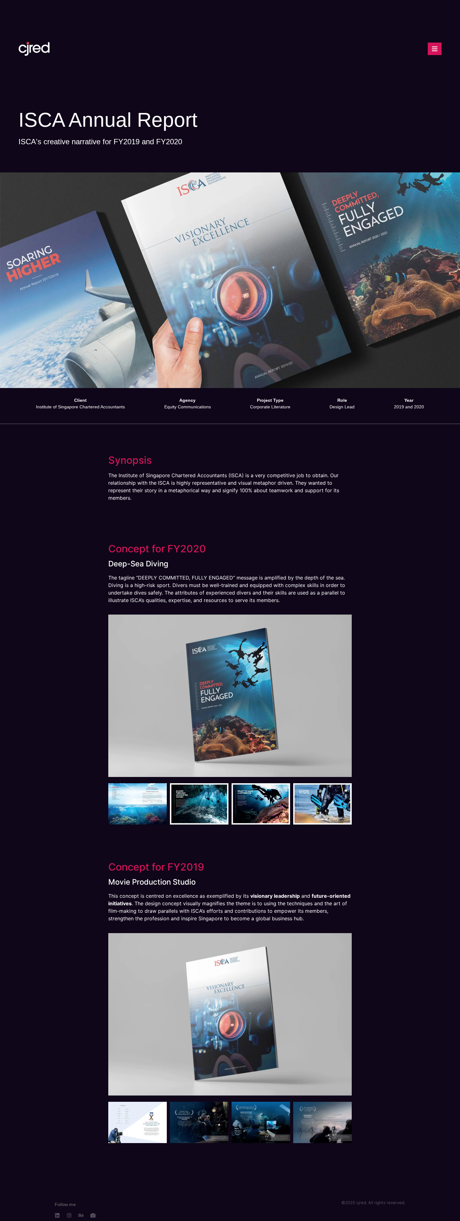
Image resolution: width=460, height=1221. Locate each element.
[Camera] (92, 1215)
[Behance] (81, 1215)
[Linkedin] (57, 1215)
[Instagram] (69, 1215)
